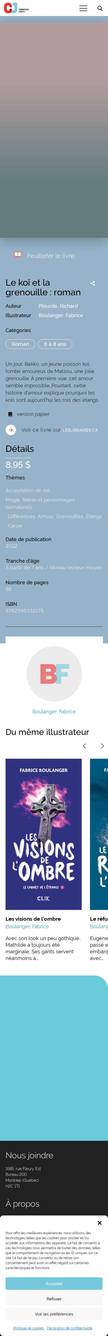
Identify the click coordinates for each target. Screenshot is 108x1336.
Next (102, 745)
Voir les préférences (54, 1314)
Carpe (15, 526)
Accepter (54, 1283)
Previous (84, 745)
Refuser (54, 1298)
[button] (99, 1222)
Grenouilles (69, 516)
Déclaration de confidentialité (69, 1328)
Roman (20, 344)
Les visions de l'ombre (33, 919)
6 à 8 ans (55, 344)
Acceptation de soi (27, 490)
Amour (46, 516)
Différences (21, 516)
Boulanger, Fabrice (61, 315)
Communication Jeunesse (16, 8)
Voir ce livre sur (59, 430)
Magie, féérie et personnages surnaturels (40, 503)
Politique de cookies (28, 1328)
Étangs (94, 516)
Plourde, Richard (58, 306)
